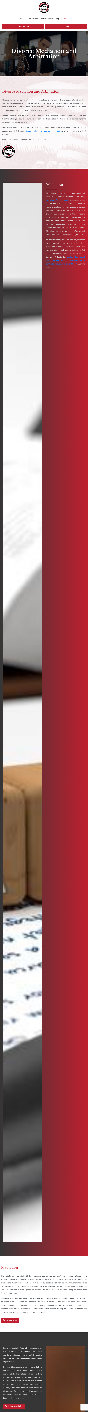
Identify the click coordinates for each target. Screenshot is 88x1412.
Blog (57, 19)
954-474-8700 (24, 26)
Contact (65, 18)
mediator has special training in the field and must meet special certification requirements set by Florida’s (65, 260)
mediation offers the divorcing (58, 200)
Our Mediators (32, 19)
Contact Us (66, 26)
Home (22, 19)
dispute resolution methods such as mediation (43, 131)
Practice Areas (46, 19)
